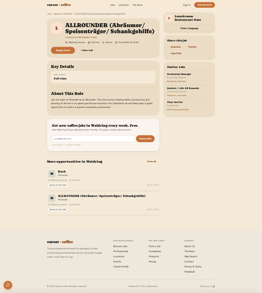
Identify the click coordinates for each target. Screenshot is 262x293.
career (59, 5)
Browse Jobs (120, 246)
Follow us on (206, 286)
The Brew (137, 5)
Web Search (190, 256)
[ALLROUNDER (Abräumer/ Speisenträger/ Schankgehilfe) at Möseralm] (103, 203)
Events (117, 261)
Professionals (120, 251)
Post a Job (155, 246)
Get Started (205, 4)
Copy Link (175, 53)
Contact (189, 261)
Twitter (192, 47)
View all (151, 161)
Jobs (112, 5)
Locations (124, 5)
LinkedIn (175, 47)
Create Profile (121, 266)
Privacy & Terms (193, 266)
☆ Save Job (86, 50)
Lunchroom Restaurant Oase (81, 37)
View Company (189, 28)
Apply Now (63, 50)
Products (154, 256)
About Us (189, 246)
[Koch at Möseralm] (103, 178)
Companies (155, 251)
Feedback (189, 271)
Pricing (152, 261)
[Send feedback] (8, 285)
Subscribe (145, 138)
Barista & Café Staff (63, 14)
